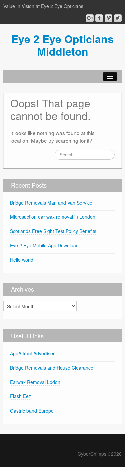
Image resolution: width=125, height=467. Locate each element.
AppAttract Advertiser (32, 353)
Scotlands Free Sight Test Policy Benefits (53, 231)
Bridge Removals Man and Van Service (51, 202)
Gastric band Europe (32, 410)
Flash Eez (20, 396)
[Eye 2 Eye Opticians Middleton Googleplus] (90, 18)
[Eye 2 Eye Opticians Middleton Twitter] (118, 18)
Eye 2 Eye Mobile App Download (44, 245)
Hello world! (22, 259)
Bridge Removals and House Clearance (51, 367)
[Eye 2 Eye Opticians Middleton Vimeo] (108, 18)
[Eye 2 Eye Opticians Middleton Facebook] (99, 18)
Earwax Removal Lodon (35, 382)
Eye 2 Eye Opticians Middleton (62, 45)
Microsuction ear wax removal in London (52, 216)
